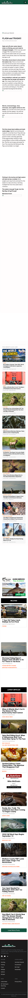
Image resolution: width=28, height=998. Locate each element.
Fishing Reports (6, 665)
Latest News (4, 981)
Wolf (3, 743)
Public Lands (11, 923)
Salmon (3, 972)
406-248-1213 (13, 785)
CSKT (9, 840)
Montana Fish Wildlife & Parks (11, 866)
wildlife (7, 743)
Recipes (4, 771)
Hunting (4, 923)
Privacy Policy (18, 981)
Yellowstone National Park (10, 745)
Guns (3, 716)
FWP (3, 895)
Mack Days (5, 840)
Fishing (4, 626)
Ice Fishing (8, 895)
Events (4, 815)
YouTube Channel (19, 962)
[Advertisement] (14, 19)
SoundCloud (18, 964)
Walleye (3, 969)
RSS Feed (17, 967)
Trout (2, 967)
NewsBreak (18, 969)
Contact (3, 988)
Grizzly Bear (8, 716)
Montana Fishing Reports (9, 667)
